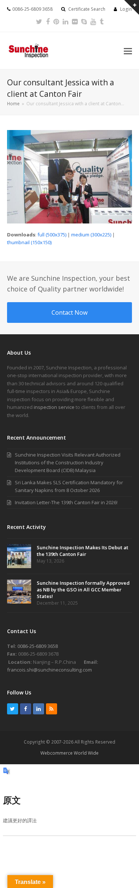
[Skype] (84, 21)
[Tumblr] (101, 21)
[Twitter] (39, 21)
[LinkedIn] (65, 21)
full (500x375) (51, 234)
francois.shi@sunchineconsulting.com (49, 669)
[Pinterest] (56, 21)
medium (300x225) (91, 234)
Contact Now (69, 312)
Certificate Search (86, 9)
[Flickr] (74, 21)
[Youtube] (93, 21)
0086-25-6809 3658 (37, 646)
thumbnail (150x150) (29, 242)
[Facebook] (48, 21)
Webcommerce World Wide (69, 753)
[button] (128, 50)
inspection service (54, 407)
